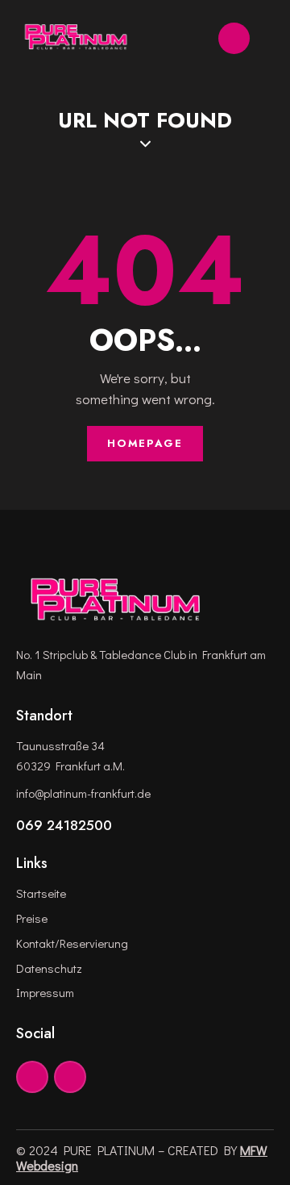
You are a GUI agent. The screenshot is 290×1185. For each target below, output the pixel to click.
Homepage (145, 443)
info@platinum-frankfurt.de (83, 793)
